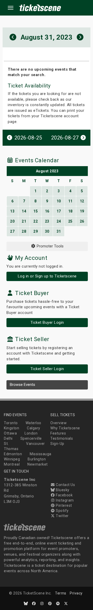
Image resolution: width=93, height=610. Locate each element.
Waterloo (33, 423)
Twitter (62, 516)
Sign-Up (57, 444)
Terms (60, 593)
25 (70, 221)
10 (59, 201)
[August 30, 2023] (13, 37)
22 (35, 221)
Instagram (64, 500)
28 (24, 231)
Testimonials (61, 438)
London (31, 433)
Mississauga (40, 454)
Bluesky (62, 490)
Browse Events (22, 384)
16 (47, 211)
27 (12, 231)
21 (24, 221)
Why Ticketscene (65, 428)
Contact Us (65, 485)
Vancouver (35, 444)
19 (82, 211)
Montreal (12, 464)
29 (35, 231)
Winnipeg (12, 459)
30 (47, 231)
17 (59, 211)
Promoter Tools (50, 246)
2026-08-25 (27, 138)
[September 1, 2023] (80, 37)
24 (59, 221)
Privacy (76, 593)
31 (59, 231)
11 (70, 201)
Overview (58, 423)
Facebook (64, 495)
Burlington (37, 459)
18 (70, 211)
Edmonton (13, 454)
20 (12, 221)
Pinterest (63, 505)
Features (58, 433)
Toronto (11, 423)
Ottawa (10, 433)
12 (82, 201)
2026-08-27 (65, 138)
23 (47, 221)
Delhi (8, 438)
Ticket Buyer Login (47, 322)
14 (24, 211)
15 (35, 211)
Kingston (11, 428)
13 (12, 211)
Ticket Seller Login (47, 368)
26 (82, 221)
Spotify (62, 511)
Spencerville (31, 438)
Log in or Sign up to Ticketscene (47, 276)
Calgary (33, 428)
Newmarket (37, 464)
